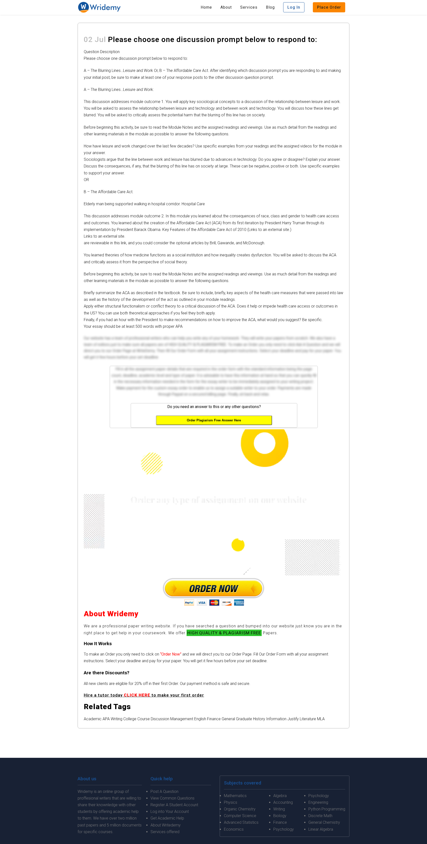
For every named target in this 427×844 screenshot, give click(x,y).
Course (143, 719)
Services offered (164, 831)
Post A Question (164, 791)
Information (276, 719)
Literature (308, 719)
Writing (116, 719)
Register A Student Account (174, 805)
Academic (93, 719)
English (200, 719)
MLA (321, 719)
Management (181, 719)
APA (106, 719)
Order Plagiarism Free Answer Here (214, 420)
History (259, 719)
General (228, 719)
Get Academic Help (167, 818)
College (129, 719)
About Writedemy (165, 825)
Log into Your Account (169, 811)
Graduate (244, 719)
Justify (293, 719)
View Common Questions (172, 798)
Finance (214, 719)
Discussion (160, 719)
